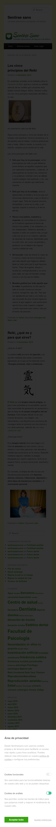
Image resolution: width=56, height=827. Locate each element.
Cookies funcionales (13, 774)
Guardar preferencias (43, 819)
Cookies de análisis (13, 793)
